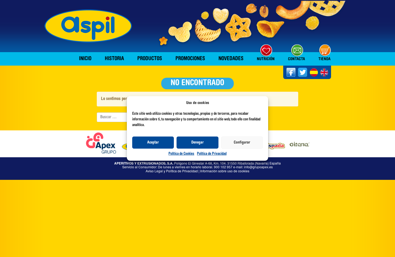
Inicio (85, 59)
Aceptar (153, 143)
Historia (114, 59)
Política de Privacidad (212, 154)
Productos (149, 59)
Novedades (230, 59)
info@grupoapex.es (258, 167)
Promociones (190, 59)
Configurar (242, 143)
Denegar (197, 143)
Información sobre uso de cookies (224, 171)
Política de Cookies (181, 154)
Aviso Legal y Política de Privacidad (172, 171)
